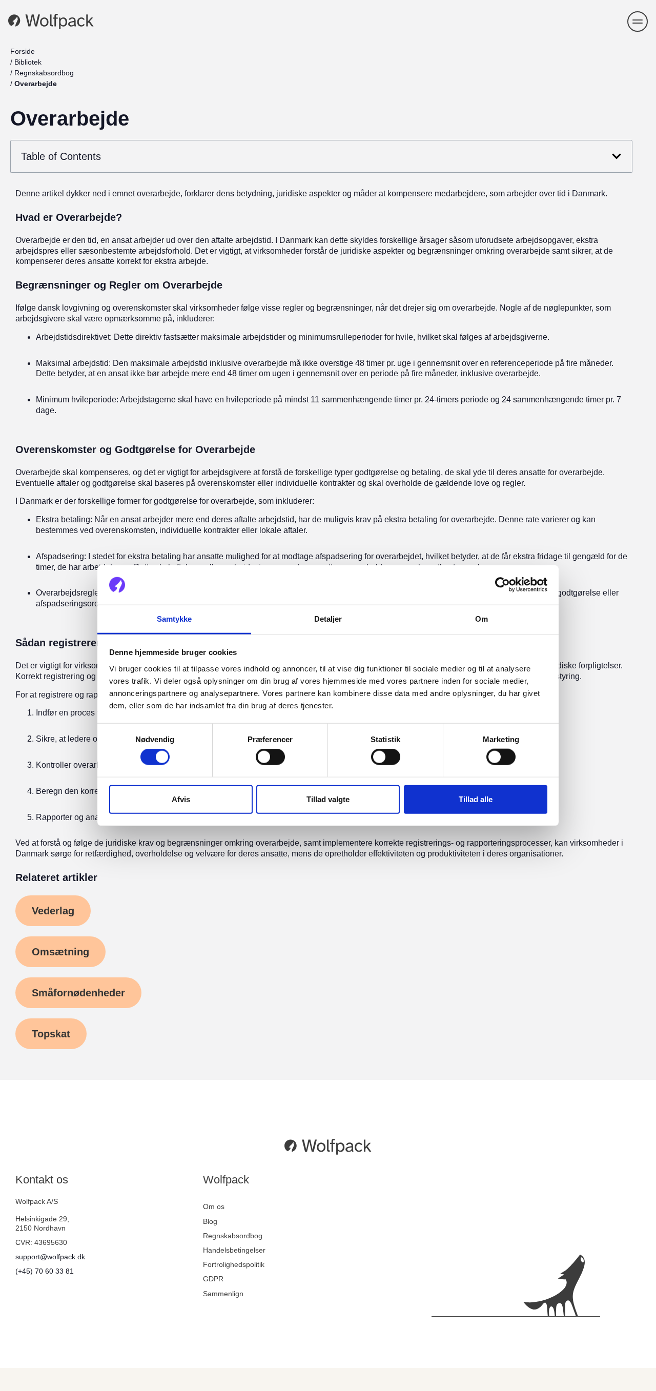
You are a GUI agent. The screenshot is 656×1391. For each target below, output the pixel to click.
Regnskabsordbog (44, 73)
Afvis (181, 798)
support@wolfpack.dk (50, 1257)
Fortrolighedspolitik (233, 1264)
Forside (22, 51)
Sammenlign (223, 1294)
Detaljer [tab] (328, 619)
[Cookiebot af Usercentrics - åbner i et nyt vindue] (502, 584)
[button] (637, 21)
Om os (213, 1206)
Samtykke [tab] (174, 619)
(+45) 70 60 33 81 (44, 1271)
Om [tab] (481, 619)
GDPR (213, 1279)
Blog (210, 1221)
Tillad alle (476, 798)
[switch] (270, 757)
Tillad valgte (328, 798)
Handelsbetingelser (234, 1250)
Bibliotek (28, 62)
